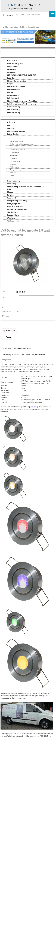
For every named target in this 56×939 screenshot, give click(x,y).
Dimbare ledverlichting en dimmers (21, 144)
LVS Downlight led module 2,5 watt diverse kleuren (21, 27)
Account (9, 15)
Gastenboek (11, 198)
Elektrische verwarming (16, 81)
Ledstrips (11, 78)
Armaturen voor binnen (16, 87)
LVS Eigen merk (13, 98)
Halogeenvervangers (16, 170)
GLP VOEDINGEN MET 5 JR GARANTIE (21, 75)
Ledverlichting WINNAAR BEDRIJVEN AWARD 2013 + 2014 (27, 188)
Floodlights (13, 158)
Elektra (10, 92)
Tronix (12, 175)
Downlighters (12, 67)
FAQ (8, 125)
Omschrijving (6, 348)
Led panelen (11, 69)
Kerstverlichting (13, 107)
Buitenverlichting (13, 90)
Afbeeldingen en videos (22, 348)
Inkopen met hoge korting (17, 209)
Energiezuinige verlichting (17, 201)
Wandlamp (11, 218)
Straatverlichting (13, 110)
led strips (13, 173)
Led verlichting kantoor (17, 150)
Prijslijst (10, 195)
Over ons (10, 128)
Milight (10, 84)
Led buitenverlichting (16, 141)
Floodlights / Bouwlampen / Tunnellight (22, 101)
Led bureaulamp (13, 95)
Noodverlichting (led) (15, 64)
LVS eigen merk (15, 161)
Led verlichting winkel (17, 147)
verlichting (24, 5)
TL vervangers (14, 152)
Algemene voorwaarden (16, 131)
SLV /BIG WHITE (13, 212)
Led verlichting (12, 134)
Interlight (13, 164)
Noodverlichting (13, 215)
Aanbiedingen (12, 184)
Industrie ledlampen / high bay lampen (21, 104)
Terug (8, 337)
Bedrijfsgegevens (14, 204)
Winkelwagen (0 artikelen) (30, 15)
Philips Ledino (14, 167)
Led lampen (11, 72)
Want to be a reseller (15, 207)
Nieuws (10, 192)
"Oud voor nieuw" (13, 221)
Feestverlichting (13, 113)
